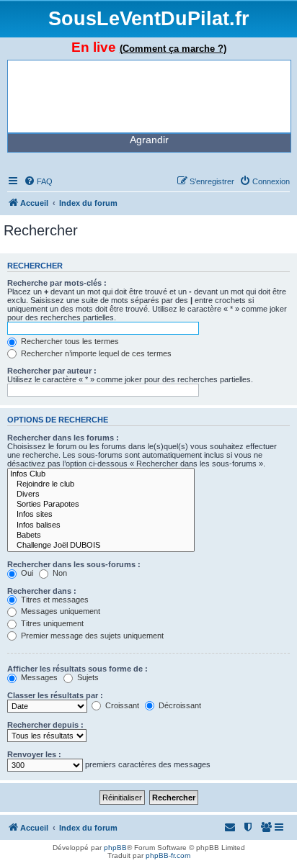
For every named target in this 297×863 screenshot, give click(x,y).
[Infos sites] (101, 515)
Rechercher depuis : (45, 724)
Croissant (121, 705)
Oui (26, 573)
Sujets (87, 677)
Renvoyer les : (34, 754)
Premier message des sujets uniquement (91, 635)
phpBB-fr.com (168, 855)
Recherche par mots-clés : (57, 283)
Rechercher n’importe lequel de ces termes (95, 353)
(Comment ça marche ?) (173, 48)
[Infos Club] (101, 474)
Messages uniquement (59, 611)
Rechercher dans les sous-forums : (74, 564)
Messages (38, 677)
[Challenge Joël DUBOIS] (101, 546)
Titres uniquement (51, 623)
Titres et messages (54, 599)
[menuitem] (38, 181)
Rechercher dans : (41, 591)
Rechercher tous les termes (69, 341)
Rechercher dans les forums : (63, 437)
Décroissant (178, 705)
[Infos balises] (101, 525)
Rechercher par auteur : (52, 370)
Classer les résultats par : (55, 695)
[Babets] (101, 535)
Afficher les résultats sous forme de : (77, 668)
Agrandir (149, 139)
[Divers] (101, 494)
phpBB (115, 847)
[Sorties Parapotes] (101, 505)
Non (58, 573)
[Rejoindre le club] (101, 484)
